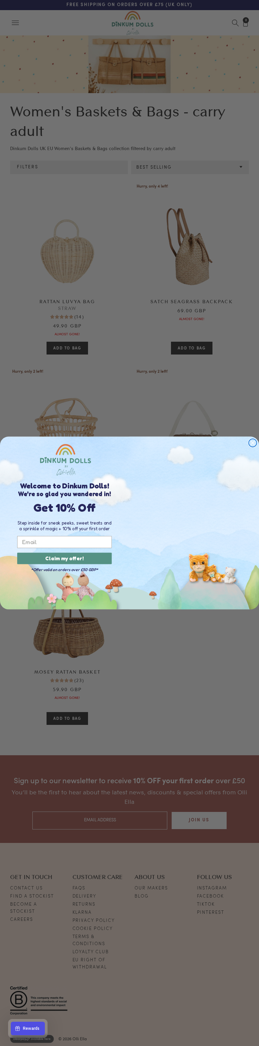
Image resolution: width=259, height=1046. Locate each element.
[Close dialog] (253, 443)
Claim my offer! (64, 559)
